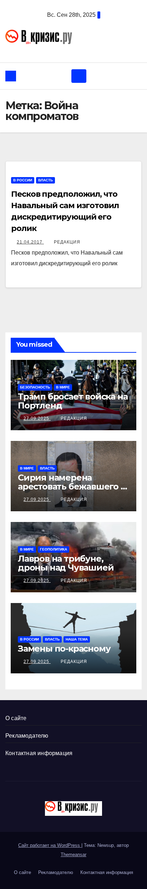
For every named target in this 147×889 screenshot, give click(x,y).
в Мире (63, 387)
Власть (45, 180)
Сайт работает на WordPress (49, 845)
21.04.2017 (30, 242)
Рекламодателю (27, 736)
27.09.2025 (37, 418)
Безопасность (35, 387)
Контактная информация (38, 753)
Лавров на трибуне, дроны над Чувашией (65, 563)
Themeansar (73, 854)
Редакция (67, 242)
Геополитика (53, 549)
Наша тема (77, 639)
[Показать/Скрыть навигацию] (78, 76)
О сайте (15, 718)
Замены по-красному (64, 648)
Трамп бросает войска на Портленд (72, 401)
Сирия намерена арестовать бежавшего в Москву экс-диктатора (72, 486)
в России (22, 180)
